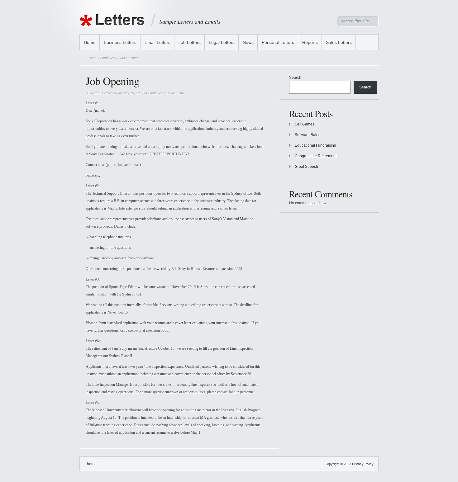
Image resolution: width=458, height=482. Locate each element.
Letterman (109, 92)
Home (90, 42)
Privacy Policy (363, 464)
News (248, 42)
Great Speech (306, 166)
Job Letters (190, 42)
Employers (108, 57)
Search (295, 77)
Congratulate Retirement (315, 156)
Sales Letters (339, 42)
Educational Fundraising (315, 145)
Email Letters (157, 42)
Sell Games (304, 124)
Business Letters (120, 42)
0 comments (175, 92)
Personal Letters (278, 42)
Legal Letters (222, 42)
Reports (310, 42)
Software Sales (307, 135)
